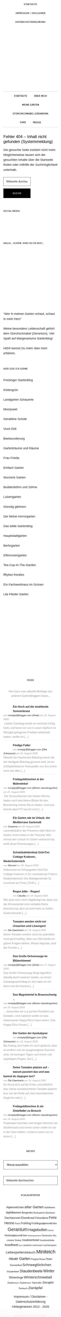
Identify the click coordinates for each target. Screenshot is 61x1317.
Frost (17, 1223)
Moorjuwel (10, 409)
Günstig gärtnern (14, 506)
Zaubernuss (13, 1282)
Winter (49, 1271)
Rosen (42, 1259)
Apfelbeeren (13, 1212)
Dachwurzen (12, 1217)
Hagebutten (37, 1230)
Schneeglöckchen (36, 1265)
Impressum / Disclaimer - (30, 1296)
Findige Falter (21, 745)
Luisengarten (12, 497)
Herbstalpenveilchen (16, 1235)
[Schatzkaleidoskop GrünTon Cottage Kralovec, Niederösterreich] (6, 857)
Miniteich (45, 1251)
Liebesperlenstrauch (21, 1252)
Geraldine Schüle (15, 419)
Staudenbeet (13, 1271)
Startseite (46, 159)
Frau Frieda (11, 458)
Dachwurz (50, 1212)
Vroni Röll (9, 429)
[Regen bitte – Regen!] (6, 896)
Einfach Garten (13, 467)
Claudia (21, 895)
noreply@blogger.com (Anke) (23, 715)
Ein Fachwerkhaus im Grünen (23, 584)
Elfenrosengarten (15, 555)
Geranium (18, 1229)
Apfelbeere (49, 1207)
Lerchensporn (49, 1245)
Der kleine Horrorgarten (19, 516)
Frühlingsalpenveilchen (44, 1223)
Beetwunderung (14, 438)
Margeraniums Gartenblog (30, 58)
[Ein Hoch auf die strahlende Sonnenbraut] (6, 711)
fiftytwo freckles (13, 574)
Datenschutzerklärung (30, 1301)
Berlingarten (11, 545)
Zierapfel (48, 1282)
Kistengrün (10, 390)
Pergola (34, 1259)
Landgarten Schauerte (18, 399)
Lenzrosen (37, 1245)
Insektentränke (47, 1240)
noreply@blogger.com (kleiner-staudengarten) (32, 787)
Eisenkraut (28, 1217)
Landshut (27, 1245)
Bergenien (27, 1212)
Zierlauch (23, 1288)
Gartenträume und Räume (21, 448)
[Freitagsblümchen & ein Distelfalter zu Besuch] (6, 1110)
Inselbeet (11, 1245)
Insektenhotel (30, 1240)
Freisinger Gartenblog (18, 380)
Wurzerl (12, 865)
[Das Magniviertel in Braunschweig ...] (6, 999)
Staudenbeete (31, 1271)
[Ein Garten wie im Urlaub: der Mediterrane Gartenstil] (6, 822)
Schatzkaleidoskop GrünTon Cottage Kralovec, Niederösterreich (26, 857)
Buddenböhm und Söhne (20, 487)
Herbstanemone (34, 1236)
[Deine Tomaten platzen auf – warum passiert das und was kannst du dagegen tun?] (6, 1072)
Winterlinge (16, 1277)
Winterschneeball (38, 1277)
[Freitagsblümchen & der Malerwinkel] (6, 783)
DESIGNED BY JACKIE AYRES (30, 1315)
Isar (20, 1245)
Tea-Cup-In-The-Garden (19, 565)
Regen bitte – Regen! (26, 891)
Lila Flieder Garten (15, 594)
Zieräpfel (35, 1288)
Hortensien (47, 1235)
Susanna (12, 826)
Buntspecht (39, 1212)
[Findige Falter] (6, 749)
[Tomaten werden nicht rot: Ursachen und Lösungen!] (6, 926)
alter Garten (34, 1207)
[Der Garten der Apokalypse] (6, 1037)
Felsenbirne (41, 1217)
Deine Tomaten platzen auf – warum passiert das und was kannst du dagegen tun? (26, 1072)
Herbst (51, 1230)
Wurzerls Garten (14, 477)
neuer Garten (19, 1258)
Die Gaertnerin (16, 930)
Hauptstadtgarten (15, 535)
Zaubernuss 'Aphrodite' (31, 1282)
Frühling (26, 1223)
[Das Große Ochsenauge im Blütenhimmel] (6, 960)
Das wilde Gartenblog (18, 526)
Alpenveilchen (15, 1207)
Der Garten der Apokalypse (30, 1033)
